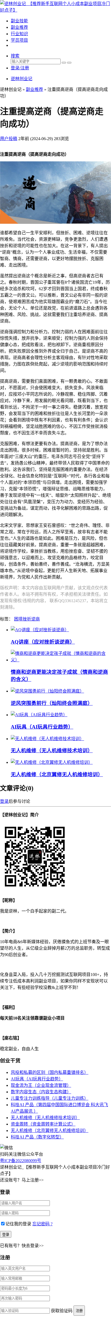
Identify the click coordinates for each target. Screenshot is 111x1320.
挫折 (27, 619)
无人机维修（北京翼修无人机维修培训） (57, 774)
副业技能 (19, 21)
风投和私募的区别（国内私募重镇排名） (49, 1072)
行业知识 (19, 33)
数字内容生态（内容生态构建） (41, 1092)
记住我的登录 (18, 1224)
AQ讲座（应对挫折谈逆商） (43, 642)
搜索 (15, 56)
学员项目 (19, 40)
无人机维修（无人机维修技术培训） (52, 750)
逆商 (35, 619)
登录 (4, 801)
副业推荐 (19, 27)
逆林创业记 (21, 78)
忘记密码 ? (42, 1224)
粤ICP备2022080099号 (20, 1160)
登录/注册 (20, 68)
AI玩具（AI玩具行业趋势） (42, 727)
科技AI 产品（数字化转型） (37, 1137)
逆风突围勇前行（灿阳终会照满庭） (52, 703)
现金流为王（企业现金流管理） (41, 1085)
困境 (18, 619)
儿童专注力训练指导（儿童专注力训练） (49, 1098)
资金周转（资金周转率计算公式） (43, 1124)
